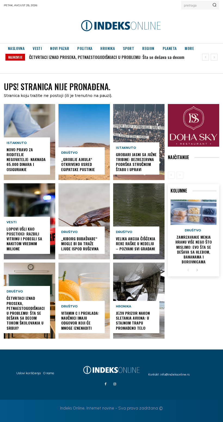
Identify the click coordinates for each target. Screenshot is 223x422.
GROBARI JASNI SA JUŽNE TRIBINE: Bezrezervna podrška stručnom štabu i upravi (136, 162)
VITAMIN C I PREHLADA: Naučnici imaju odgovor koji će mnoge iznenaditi (80, 320)
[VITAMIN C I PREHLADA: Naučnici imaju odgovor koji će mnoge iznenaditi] (84, 301)
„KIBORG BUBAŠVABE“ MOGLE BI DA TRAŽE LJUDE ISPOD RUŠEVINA (80, 243)
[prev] (205, 57)
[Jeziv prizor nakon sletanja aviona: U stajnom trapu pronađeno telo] (139, 301)
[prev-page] (171, 175)
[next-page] (197, 270)
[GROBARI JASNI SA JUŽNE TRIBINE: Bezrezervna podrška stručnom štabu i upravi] (139, 142)
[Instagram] (115, 384)
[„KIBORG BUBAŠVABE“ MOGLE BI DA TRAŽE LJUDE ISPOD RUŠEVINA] (84, 221)
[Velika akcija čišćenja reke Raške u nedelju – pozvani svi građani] (139, 221)
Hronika (123, 306)
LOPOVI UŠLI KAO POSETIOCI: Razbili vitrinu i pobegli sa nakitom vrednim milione (24, 238)
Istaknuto (17, 142)
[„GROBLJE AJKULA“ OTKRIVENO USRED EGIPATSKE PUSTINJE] (84, 142)
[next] (214, 57)
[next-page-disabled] (179, 175)
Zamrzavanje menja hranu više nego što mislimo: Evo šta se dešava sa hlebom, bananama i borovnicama (193, 249)
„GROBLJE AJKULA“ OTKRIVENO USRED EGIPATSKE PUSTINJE (78, 164)
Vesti (12, 222)
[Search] (214, 5)
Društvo (15, 291)
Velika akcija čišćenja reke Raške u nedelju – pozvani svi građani (135, 243)
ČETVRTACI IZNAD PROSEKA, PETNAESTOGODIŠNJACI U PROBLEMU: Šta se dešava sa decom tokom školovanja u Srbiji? (26, 312)
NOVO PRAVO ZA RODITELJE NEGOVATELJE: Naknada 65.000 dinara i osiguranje (26, 159)
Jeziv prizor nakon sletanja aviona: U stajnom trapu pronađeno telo (133, 320)
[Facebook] (105, 384)
